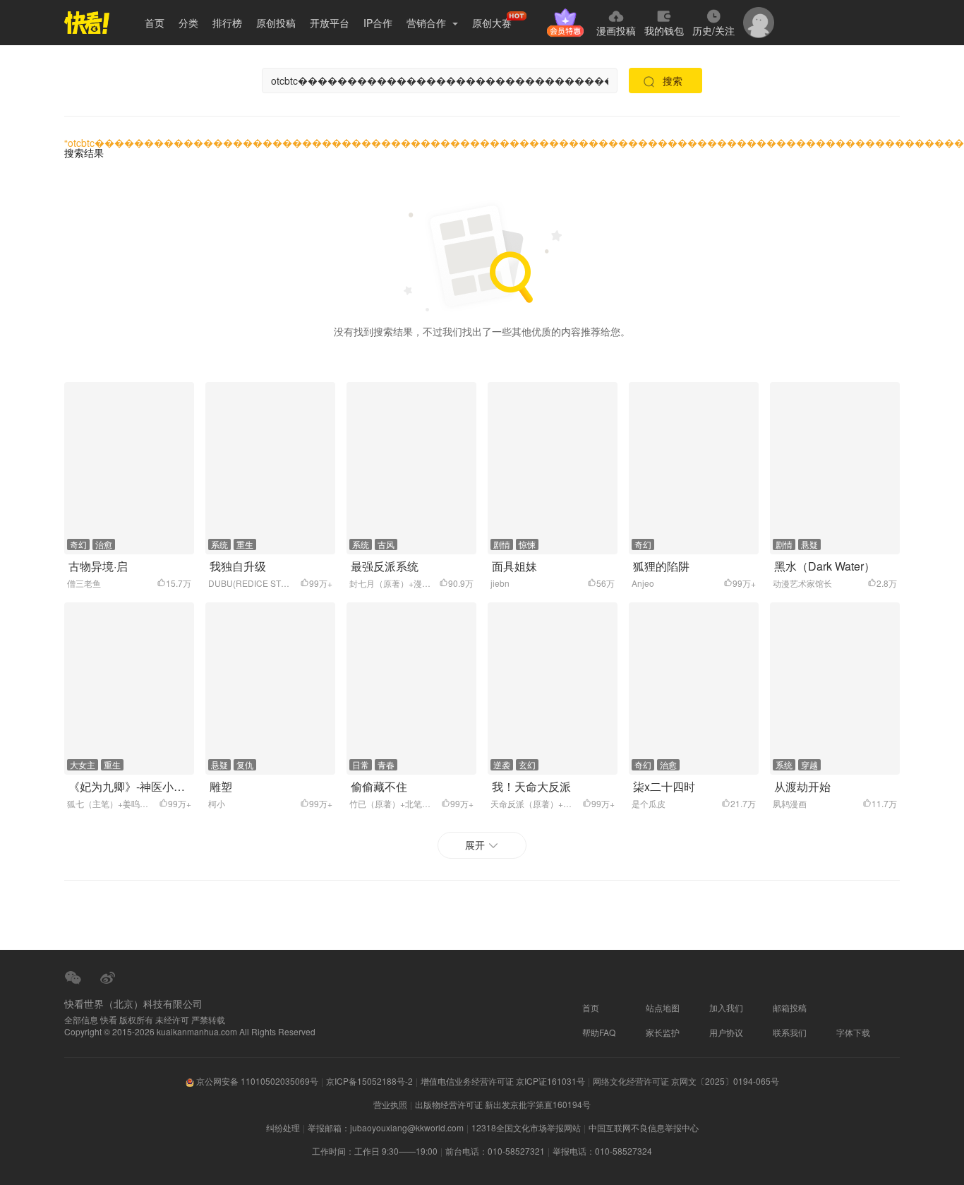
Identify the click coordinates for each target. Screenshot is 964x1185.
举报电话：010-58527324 (602, 1151)
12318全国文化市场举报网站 (526, 1127)
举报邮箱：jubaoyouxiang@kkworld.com (386, 1127)
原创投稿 (276, 23)
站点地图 (663, 1007)
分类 (188, 23)
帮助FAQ (598, 1032)
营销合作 (427, 23)
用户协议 (726, 1032)
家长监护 (663, 1032)
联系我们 (790, 1032)
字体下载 (853, 1032)
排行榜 (227, 23)
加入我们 (726, 1007)
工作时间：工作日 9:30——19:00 (375, 1151)
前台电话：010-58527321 (495, 1151)
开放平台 (329, 23)
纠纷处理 (283, 1127)
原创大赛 (492, 23)
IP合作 (377, 23)
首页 (154, 23)
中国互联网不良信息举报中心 (644, 1127)
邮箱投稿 (790, 1007)
